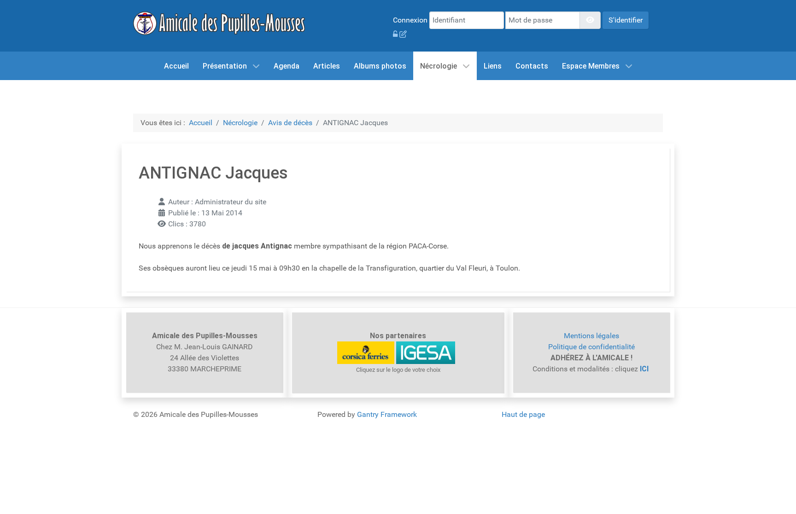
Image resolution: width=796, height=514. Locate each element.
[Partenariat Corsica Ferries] (365, 352)
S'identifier (626, 20)
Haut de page (523, 414)
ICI (645, 368)
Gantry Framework (387, 414)
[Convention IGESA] (425, 352)
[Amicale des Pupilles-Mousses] (219, 22)
